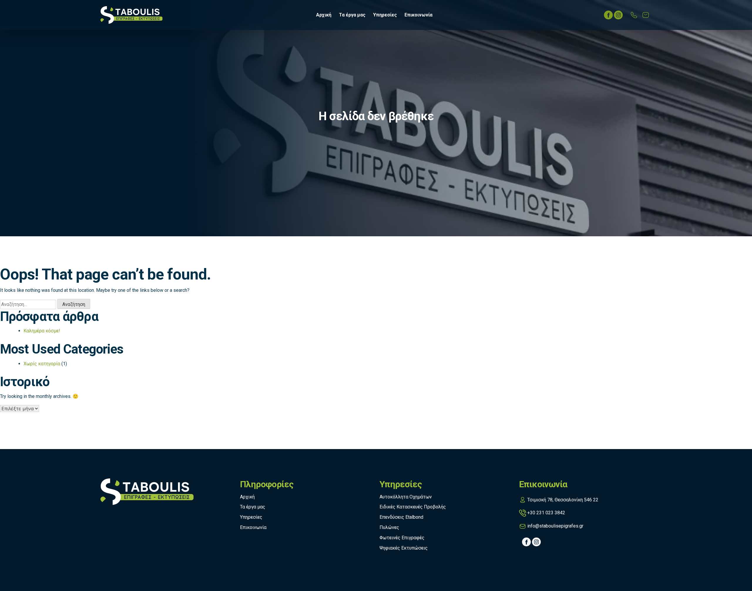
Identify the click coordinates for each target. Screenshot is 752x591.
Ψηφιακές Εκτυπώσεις (404, 548)
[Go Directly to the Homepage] (131, 14)
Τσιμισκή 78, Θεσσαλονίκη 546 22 (562, 500)
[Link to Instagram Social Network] (618, 15)
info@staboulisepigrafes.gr (555, 526)
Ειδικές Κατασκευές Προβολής (413, 507)
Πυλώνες (389, 527)
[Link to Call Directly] (633, 15)
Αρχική (323, 15)
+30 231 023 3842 (546, 512)
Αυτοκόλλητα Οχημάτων (406, 497)
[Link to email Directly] (645, 15)
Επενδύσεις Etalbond (401, 517)
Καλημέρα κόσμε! (42, 331)
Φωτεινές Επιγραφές (402, 537)
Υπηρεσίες (385, 15)
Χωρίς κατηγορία (42, 363)
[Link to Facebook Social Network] (608, 15)
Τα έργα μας (352, 15)
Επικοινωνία (418, 15)
